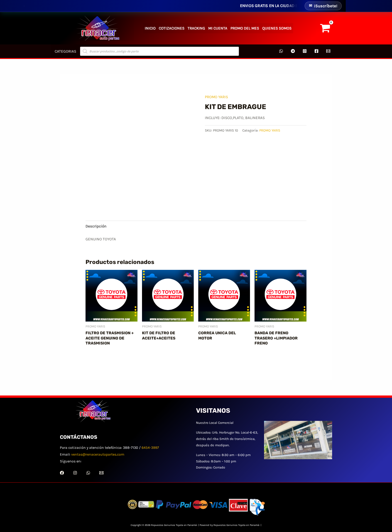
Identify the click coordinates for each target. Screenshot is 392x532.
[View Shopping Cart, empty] (325, 28)
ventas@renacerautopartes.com (97, 454)
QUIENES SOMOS (277, 28)
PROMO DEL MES (244, 28)
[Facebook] (316, 51)
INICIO (150, 28)
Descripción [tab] (96, 226)
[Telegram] (293, 51)
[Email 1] (101, 473)
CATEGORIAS (65, 51)
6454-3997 (150, 447)
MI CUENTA (217, 28)
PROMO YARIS (216, 97)
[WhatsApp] (281, 51)
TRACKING (196, 28)
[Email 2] (328, 51)
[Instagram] (305, 51)
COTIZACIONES (171, 28)
